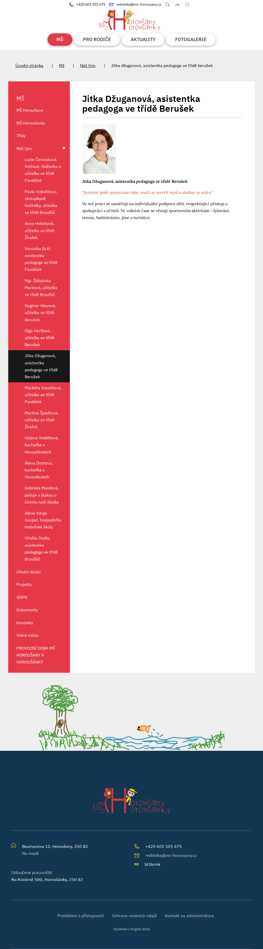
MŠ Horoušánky (30, 123)
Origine (135, 929)
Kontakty (24, 622)
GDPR (21, 597)
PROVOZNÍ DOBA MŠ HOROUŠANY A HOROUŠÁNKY (35, 655)
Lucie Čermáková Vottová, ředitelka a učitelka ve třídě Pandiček (43, 170)
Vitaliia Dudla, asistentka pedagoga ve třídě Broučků (41, 548)
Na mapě (30, 853)
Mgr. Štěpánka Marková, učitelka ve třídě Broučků (41, 287)
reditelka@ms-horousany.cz (171, 855)
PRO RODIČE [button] (97, 39)
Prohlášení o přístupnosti (80, 915)
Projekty (24, 584)
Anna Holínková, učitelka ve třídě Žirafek (39, 230)
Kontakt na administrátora (189, 915)
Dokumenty (27, 609)
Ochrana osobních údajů (134, 915)
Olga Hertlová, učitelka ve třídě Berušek (39, 337)
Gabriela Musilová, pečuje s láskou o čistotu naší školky (42, 494)
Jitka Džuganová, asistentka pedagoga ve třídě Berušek (41, 366)
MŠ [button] (60, 39)
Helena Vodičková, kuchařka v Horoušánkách (42, 444)
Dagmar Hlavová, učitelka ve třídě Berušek (40, 312)
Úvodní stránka (29, 65)
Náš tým (88, 65)
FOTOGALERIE (190, 39)
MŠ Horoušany (29, 110)
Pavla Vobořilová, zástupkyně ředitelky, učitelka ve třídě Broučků (41, 202)
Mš (61, 65)
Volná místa (27, 635)
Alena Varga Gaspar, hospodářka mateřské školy (43, 519)
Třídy (20, 135)
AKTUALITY (143, 39)
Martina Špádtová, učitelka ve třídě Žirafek (42, 419)
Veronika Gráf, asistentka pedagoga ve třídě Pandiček (41, 259)
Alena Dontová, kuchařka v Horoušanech (39, 469)
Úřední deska (28, 571)
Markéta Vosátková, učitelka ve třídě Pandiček (43, 394)
